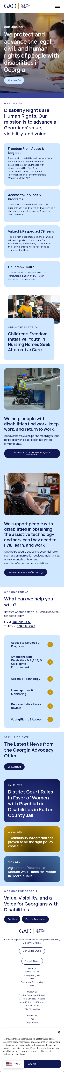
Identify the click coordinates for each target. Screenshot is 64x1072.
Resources (32, 1015)
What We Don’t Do (32, 1009)
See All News (14, 766)
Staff (32, 979)
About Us (32, 968)
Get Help (12, 919)
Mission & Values (32, 972)
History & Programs (32, 975)
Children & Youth (32, 1006)
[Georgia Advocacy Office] (17, 6)
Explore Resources (35, 919)
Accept (32, 1063)
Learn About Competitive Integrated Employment (32, 453)
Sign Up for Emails (32, 950)
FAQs (32, 1019)
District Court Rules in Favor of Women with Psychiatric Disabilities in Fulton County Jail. (31, 803)
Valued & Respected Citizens (32, 1002)
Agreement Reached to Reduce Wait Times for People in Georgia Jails (32, 871)
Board (32, 985)
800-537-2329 (26, 626)
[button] (59, 1032)
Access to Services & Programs (32, 999)
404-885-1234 (21, 622)
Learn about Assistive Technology (26, 572)
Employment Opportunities (32, 982)
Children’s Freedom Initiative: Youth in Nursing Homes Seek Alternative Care (29, 341)
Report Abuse (32, 961)
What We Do (14, 80)
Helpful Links (32, 1022)
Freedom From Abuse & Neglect (32, 995)
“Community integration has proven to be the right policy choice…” (30, 842)
